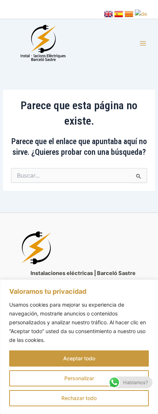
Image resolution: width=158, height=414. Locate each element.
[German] (141, 13)
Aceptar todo (79, 358)
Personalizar (79, 378)
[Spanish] (118, 13)
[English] (108, 13)
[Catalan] (129, 13)
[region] (79, 346)
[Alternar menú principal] (143, 43)
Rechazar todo (79, 398)
